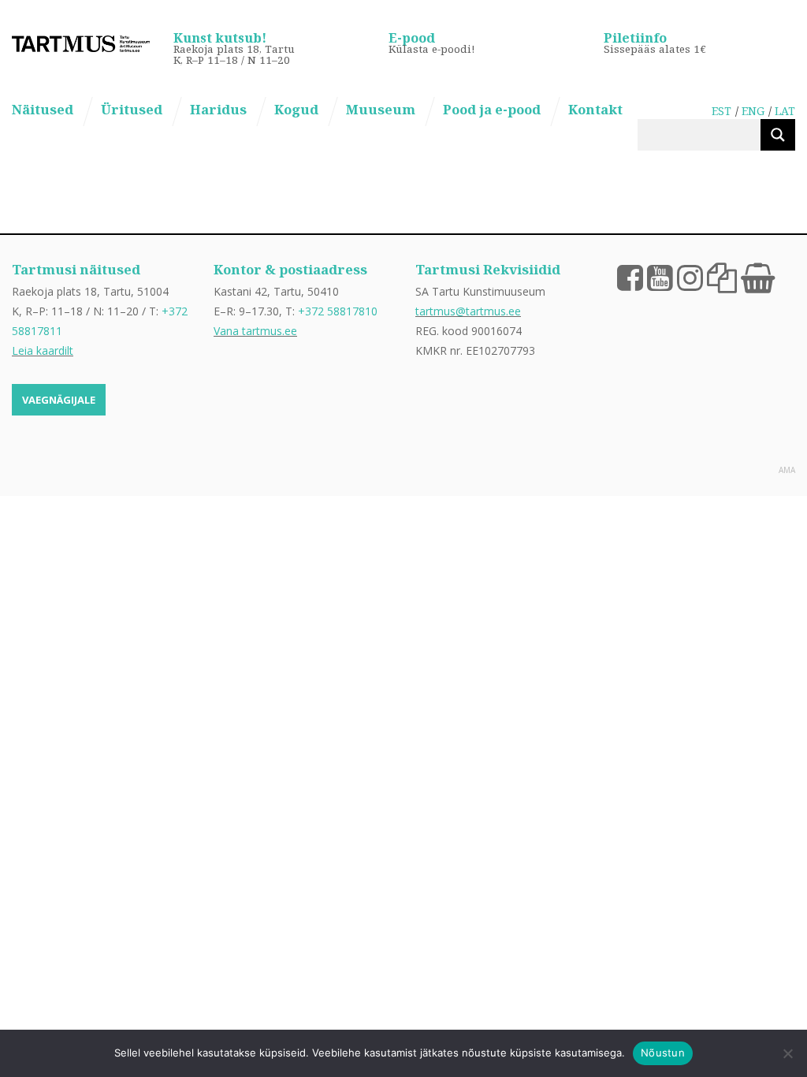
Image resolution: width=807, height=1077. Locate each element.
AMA (787, 469)
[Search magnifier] (778, 135)
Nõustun (663, 1052)
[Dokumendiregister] (722, 276)
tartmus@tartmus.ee (468, 311)
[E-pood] (758, 276)
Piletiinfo (635, 37)
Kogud (296, 109)
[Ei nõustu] (787, 1053)
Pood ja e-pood (492, 109)
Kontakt (595, 109)
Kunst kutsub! (219, 37)
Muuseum (380, 109)
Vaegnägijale (58, 400)
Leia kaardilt (42, 350)
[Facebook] (630, 276)
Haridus (218, 109)
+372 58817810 (337, 311)
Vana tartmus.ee (255, 330)
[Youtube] (660, 276)
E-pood (412, 37)
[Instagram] (690, 276)
